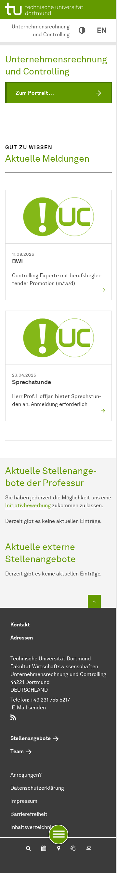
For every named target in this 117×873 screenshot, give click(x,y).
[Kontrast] (82, 30)
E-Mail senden (29, 707)
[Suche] (28, 849)
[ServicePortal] (73, 849)
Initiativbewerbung (28, 505)
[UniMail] (89, 849)
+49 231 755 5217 (50, 700)
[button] (58, 92)
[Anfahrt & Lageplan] (58, 849)
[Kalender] (43, 849)
